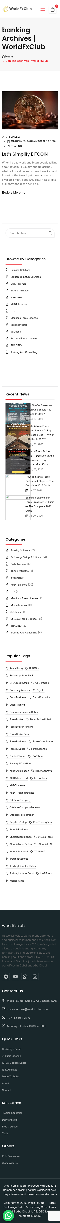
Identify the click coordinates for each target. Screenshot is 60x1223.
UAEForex (46, 873)
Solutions (15, 331)
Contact (6, 1090)
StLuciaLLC (45, 844)
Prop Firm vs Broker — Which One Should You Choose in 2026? (39, 410)
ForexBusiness (18, 741)
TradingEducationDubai (23, 866)
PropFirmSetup (18, 822)
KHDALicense (18, 785)
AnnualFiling (16, 668)
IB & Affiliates (9, 1069)
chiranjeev (13, 136)
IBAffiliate (37, 756)
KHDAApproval (43, 770)
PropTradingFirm (42, 822)
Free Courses (10, 1126)
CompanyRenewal (20, 690)
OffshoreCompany (20, 800)
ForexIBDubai (17, 748)
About (5, 1083)
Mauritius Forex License (24, 317)
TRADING (16, 146)
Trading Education (12, 1112)
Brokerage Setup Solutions (25, 276)
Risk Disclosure (11, 1156)
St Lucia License (11, 1055)
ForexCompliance (43, 741)
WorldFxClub (17, 880)
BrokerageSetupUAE (21, 675)
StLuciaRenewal (19, 851)
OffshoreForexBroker (22, 814)
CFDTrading (42, 682)
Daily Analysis (18, 283)
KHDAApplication (19, 770)
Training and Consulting (23, 352)
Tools (5, 1133)
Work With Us (10, 1163)
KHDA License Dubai (14, 1062)
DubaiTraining (17, 704)
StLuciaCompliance (21, 836)
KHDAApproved (19, 778)
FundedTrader (18, 756)
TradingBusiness (19, 858)
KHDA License (18, 304)
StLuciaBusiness (19, 829)
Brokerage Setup (11, 1049)
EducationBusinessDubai (24, 712)
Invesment (16, 297)
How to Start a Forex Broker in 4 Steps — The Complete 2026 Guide (40, 481)
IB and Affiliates (19, 290)
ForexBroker (17, 719)
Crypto (40, 690)
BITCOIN (34, 668)
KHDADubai (40, 778)
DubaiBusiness (18, 697)
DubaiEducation (41, 697)
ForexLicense (39, 748)
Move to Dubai (11, 1076)
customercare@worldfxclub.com (27, 1009)
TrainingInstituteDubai (22, 873)
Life (12, 311)
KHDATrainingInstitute (22, 792)
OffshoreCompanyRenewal (25, 807)
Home (9, 56)
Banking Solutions (20, 270)
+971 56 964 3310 (18, 1017)
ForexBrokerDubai (40, 719)
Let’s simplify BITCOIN (25, 154)
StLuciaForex (45, 836)
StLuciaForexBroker (21, 844)
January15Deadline (20, 763)
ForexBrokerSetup (20, 734)
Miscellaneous (18, 324)
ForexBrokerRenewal (22, 726)
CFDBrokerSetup (19, 682)
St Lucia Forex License (23, 338)
